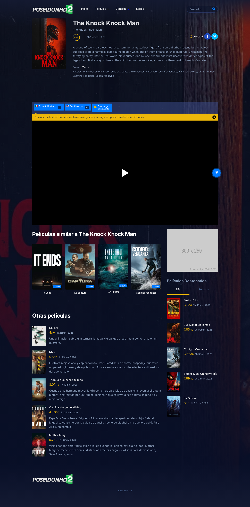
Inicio (84, 8)
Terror (85, 67)
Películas (100, 8)
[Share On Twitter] (214, 36)
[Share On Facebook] (207, 36)
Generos (121, 8)
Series (140, 8)
